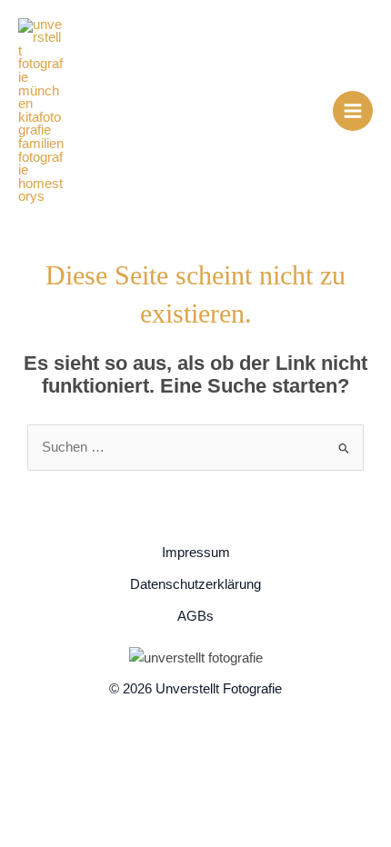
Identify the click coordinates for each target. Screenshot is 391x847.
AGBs (195, 616)
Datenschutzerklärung (195, 584)
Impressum (196, 552)
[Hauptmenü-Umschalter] (353, 111)
